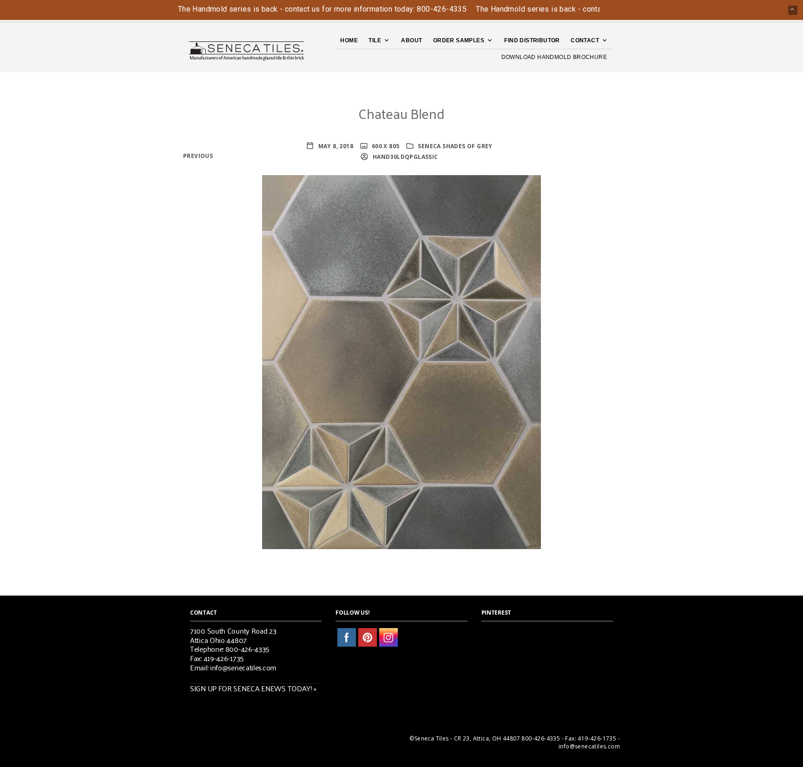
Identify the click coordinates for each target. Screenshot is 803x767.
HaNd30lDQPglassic (404, 157)
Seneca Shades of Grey (455, 146)
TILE (375, 40)
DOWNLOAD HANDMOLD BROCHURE (554, 57)
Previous (198, 156)
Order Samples (458, 40)
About (411, 40)
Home (349, 40)
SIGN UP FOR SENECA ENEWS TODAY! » (253, 688)
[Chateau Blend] (401, 361)
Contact (585, 40)
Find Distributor (531, 40)
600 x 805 (385, 146)
